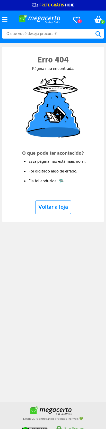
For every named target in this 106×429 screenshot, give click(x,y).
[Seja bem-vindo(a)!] (39, 22)
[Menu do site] (4, 19)
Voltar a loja (53, 207)
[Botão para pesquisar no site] (98, 34)
